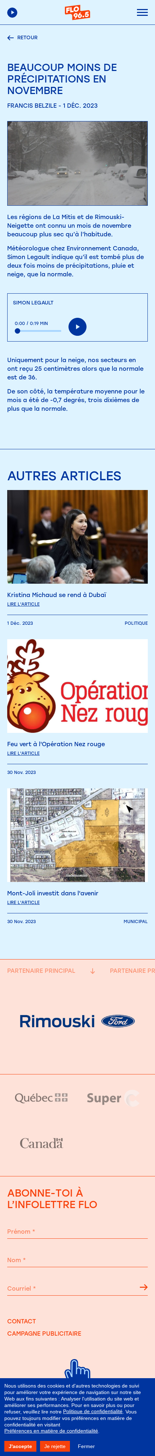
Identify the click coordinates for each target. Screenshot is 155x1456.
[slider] (38, 331)
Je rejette (55, 1446)
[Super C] (113, 1098)
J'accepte (20, 1446)
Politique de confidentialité (93, 1411)
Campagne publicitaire (44, 1333)
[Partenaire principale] (77, 1055)
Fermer (86, 1446)
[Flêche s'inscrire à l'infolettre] (144, 1288)
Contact (21, 1321)
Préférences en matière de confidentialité (51, 1431)
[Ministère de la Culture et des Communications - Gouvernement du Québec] (41, 1098)
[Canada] (41, 1143)
